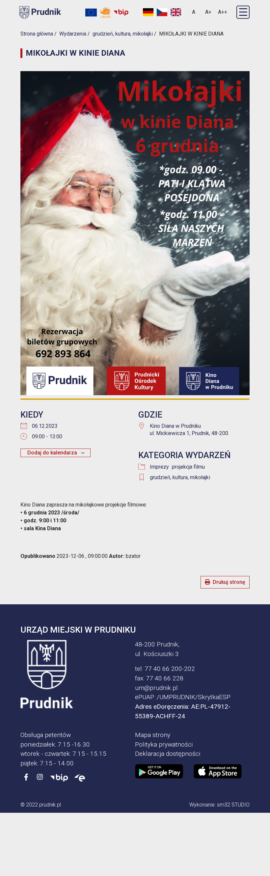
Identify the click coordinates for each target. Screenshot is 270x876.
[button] (243, 12)
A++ (222, 12)
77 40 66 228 (164, 678)
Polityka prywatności (164, 744)
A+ (208, 12)
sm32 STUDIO (233, 805)
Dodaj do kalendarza (52, 453)
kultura (180, 477)
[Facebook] (26, 777)
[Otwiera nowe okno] (105, 12)
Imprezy (159, 467)
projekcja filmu (188, 467)
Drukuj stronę (229, 582)
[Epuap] (80, 777)
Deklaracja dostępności (167, 753)
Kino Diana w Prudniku (175, 426)
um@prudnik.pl (156, 688)
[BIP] (59, 777)
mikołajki (200, 477)
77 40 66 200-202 (170, 668)
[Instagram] (39, 777)
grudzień (160, 477)
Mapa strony (152, 735)
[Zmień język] (162, 12)
